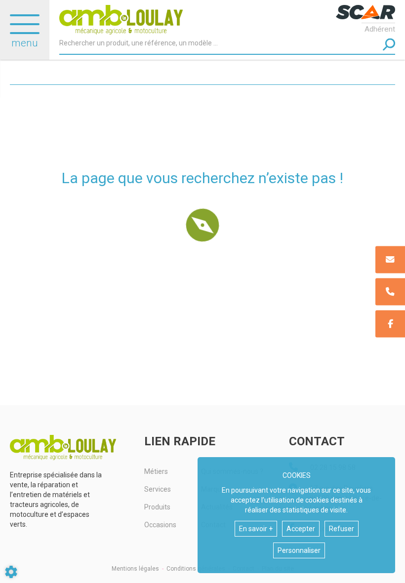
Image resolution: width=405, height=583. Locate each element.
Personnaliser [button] (299, 550)
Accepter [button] (300, 529)
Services (157, 489)
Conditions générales (195, 568)
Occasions (160, 525)
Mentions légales (135, 568)
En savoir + (256, 529)
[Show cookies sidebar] (11, 572)
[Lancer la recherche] (389, 45)
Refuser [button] (341, 529)
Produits (157, 507)
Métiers (156, 471)
